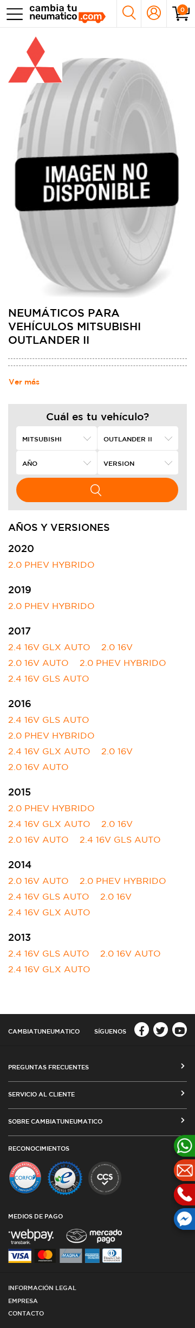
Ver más (24, 381)
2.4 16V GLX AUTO (49, 647)
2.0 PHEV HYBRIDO (51, 564)
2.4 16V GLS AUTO (48, 678)
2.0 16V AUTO (38, 663)
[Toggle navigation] (12, 14)
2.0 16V (117, 647)
